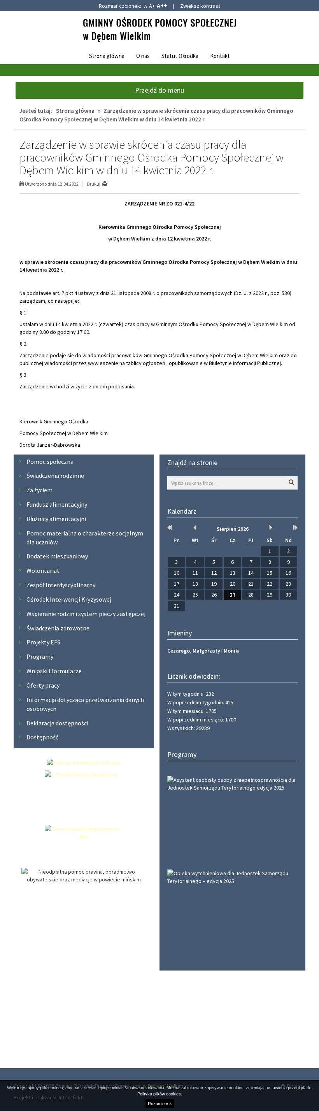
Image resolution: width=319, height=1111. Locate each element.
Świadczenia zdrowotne (57, 628)
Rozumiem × (160, 1103)
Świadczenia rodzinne (55, 475)
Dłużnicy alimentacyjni (56, 519)
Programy (39, 656)
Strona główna (106, 56)
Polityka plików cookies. (159, 1094)
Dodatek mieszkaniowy (57, 556)
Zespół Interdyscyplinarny (60, 585)
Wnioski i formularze (54, 671)
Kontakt (220, 56)
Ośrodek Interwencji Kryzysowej (68, 599)
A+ (152, 5)
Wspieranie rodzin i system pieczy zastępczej (85, 614)
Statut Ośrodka (179, 56)
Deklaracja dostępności (57, 723)
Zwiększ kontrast (200, 5)
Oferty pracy (43, 685)
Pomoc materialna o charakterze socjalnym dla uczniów (84, 537)
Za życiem (39, 490)
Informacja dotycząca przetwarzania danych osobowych (85, 704)
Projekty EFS (43, 642)
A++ (162, 5)
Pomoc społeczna (50, 461)
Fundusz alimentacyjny (56, 504)
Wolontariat (43, 570)
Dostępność (42, 737)
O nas (143, 56)
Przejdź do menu (159, 90)
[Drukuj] (108, 184)
